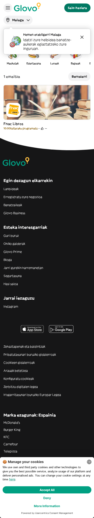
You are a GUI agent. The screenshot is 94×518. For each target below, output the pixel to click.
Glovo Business (14, 213)
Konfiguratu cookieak (18, 379)
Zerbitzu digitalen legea (20, 387)
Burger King (11, 430)
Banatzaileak (12, 205)
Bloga (7, 260)
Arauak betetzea (15, 371)
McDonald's (11, 423)
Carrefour (10, 444)
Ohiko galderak (14, 244)
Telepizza (10, 451)
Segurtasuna (12, 276)
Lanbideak (11, 189)
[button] (12, 55)
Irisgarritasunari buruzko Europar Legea (32, 395)
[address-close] (82, 37)
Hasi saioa (10, 284)
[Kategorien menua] (7, 7)
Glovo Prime (12, 252)
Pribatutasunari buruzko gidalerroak (29, 354)
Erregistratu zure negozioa (22, 197)
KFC (6, 437)
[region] (47, 55)
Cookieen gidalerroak (19, 363)
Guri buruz (11, 236)
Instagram (10, 306)
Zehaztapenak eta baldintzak (24, 346)
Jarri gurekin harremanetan (23, 268)
